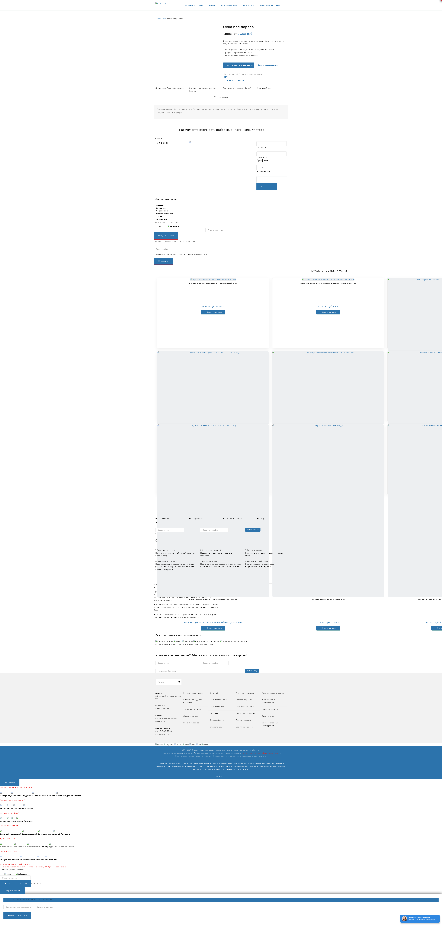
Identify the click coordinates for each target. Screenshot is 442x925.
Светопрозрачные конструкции (270, 724)
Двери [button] (212, 5)
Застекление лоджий (193, 693)
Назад (7, 883)
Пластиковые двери (245, 706)
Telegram (174, 226)
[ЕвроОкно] (161, 3)
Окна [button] (201, 5)
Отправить (163, 261)
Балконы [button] (189, 5)
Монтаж (160, 205)
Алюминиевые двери (245, 693)
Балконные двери (244, 700)
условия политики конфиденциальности (260, 753)
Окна (164, 19)
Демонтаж (161, 208)
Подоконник (162, 211)
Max (160, 226)
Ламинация (161, 219)
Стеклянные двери (244, 727)
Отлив (159, 216)
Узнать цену (252, 671)
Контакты (247, 5)
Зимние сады (268, 716)
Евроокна (214, 713)
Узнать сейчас (253, 530)
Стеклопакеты (216, 727)
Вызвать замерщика (17, 915)
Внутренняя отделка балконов (192, 701)
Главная (157, 19)
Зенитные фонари (270, 709)
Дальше (23, 883)
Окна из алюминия (218, 700)
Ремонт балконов (191, 723)
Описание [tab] (222, 97)
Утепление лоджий (192, 709)
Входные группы (243, 720)
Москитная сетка (164, 213)
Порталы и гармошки (245, 713)
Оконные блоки (217, 720)
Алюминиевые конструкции (268, 701)
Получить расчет (166, 236)
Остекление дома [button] (229, 5)
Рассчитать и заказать (239, 65)
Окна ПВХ (214, 693)
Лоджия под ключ (191, 716)
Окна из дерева (217, 706)
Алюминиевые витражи (273, 693)
